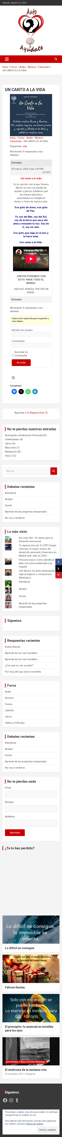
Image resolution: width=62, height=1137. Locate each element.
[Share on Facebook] (58, 562)
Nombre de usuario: (22, 330)
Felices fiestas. (15, 987)
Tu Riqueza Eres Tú (37, 412)
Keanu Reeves (12, 646)
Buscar (53, 471)
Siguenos (14, 621)
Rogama (30, 1074)
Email (8, 787)
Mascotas (10, 447)
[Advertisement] (31, 883)
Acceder (21, 362)
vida (25, 146)
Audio (29, 137)
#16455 (46, 172)
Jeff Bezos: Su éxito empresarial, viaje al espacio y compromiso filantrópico (37, 574)
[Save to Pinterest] (58, 575)
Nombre (9, 802)
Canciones (15, 141)
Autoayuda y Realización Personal (23, 435)
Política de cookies (34, 1124)
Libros (8, 443)
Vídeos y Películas (15, 722)
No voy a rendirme (15, 517)
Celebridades (12, 439)
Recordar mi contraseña (21, 354)
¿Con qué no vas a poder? (19, 665)
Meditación (11, 451)
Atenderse (10, 492)
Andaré (9, 499)
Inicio (13, 137)
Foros (21, 137)
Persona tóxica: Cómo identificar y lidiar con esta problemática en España (37, 563)
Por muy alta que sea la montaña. (23, 671)
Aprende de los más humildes (21, 653)
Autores (9, 697)
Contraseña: (18, 341)
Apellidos (10, 816)
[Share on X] (58, 568)
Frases (8, 704)
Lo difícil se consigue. (20, 948)
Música (39, 137)
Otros (8, 455)
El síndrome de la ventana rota (25, 1069)
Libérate (9, 710)
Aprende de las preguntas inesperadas (26, 511)
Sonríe (8, 505)
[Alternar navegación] (6, 59)
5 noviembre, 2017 (14, 1074)
